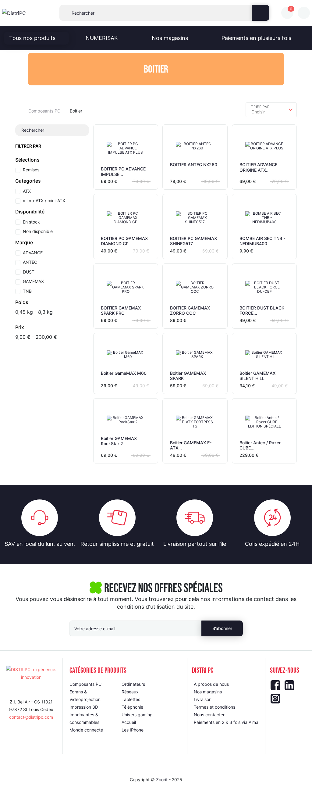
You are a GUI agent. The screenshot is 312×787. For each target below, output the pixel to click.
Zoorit (162, 779)
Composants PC (85, 684)
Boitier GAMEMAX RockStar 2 (119, 441)
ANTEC (30, 262)
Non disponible (38, 231)
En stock (31, 221)
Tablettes (131, 699)
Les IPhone (133, 729)
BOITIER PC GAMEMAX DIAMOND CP (124, 241)
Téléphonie (132, 707)
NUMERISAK (102, 38)
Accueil (129, 722)
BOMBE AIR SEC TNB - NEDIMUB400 (262, 241)
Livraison (202, 699)
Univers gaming (137, 714)
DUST (28, 271)
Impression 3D (83, 707)
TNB (27, 291)
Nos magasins (170, 38)
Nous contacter (209, 714)
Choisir (258, 111)
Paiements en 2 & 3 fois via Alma (226, 722)
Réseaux (130, 691)
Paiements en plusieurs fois (256, 38)
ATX (27, 191)
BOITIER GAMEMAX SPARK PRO (121, 310)
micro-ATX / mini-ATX (44, 200)
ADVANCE (33, 252)
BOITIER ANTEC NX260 (193, 164)
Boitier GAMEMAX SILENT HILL (257, 375)
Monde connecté (86, 729)
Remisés (31, 169)
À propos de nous (211, 684)
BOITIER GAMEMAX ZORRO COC (190, 310)
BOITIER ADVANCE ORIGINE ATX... (258, 167)
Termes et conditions (214, 707)
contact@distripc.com (31, 717)
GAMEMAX (33, 281)
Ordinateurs (133, 684)
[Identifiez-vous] (304, 13)
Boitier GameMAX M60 (124, 373)
